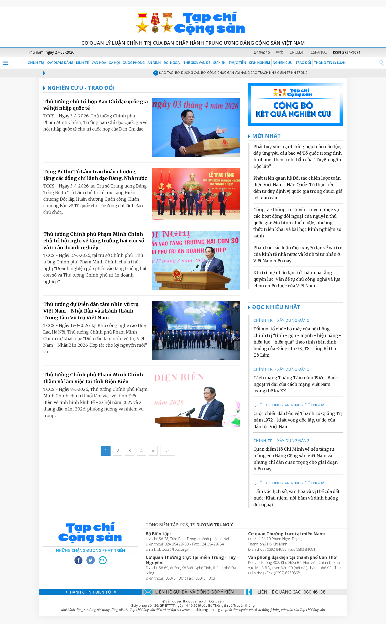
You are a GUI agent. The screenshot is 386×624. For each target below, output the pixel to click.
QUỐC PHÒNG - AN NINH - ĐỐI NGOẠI (151, 62)
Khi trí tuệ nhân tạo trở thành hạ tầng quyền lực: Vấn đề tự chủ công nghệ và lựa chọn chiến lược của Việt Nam (296, 279)
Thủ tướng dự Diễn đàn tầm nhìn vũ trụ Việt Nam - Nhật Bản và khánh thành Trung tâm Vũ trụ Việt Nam (91, 310)
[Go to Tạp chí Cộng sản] (193, 22)
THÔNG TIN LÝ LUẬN (330, 62)
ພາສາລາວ (262, 52)
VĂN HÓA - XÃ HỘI (106, 62)
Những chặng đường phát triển (90, 550)
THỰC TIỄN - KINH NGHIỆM (249, 62)
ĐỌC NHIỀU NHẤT (276, 307)
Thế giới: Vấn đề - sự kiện (204, 62)
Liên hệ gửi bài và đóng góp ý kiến (194, 592)
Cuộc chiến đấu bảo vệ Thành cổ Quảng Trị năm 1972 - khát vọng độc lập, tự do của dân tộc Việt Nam (297, 420)
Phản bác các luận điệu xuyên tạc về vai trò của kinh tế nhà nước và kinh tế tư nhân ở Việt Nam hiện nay (297, 254)
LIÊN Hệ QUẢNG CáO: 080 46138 (292, 592)
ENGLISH (297, 52)
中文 (280, 52)
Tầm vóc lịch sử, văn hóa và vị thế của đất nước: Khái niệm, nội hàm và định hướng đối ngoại (296, 498)
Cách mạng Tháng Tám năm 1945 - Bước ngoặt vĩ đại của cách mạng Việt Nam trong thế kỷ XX (295, 384)
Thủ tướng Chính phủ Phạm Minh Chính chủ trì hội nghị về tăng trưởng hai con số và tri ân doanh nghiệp (93, 240)
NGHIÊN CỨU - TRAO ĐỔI (292, 62)
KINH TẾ (82, 62)
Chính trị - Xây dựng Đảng (50, 62)
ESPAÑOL (319, 52)
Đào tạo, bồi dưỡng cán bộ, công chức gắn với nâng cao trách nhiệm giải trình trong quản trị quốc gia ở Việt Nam (250, 72)
